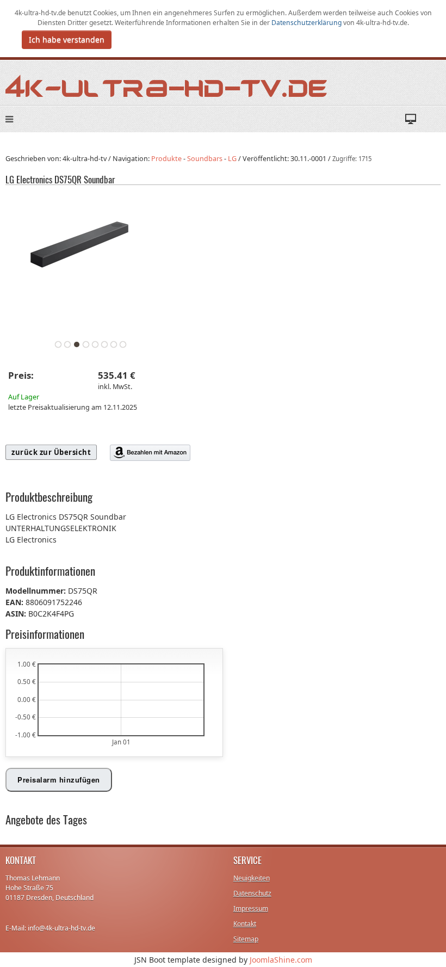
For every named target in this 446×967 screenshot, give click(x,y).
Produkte (166, 158)
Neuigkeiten (251, 878)
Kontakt (244, 923)
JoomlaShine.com (281, 959)
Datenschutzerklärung (307, 22)
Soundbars (204, 158)
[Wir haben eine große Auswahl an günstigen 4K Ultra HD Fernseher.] (167, 85)
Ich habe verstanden (66, 39)
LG (232, 158)
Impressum (250, 908)
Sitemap (245, 939)
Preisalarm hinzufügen (58, 779)
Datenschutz (252, 893)
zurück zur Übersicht (51, 452)
